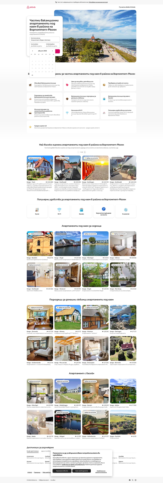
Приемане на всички (62, 471)
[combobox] (45, 40)
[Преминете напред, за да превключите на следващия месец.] (52, 50)
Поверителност (44, 480)
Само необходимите (81, 471)
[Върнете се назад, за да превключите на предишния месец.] (32, 50)
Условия (52, 480)
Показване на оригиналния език (98, 2)
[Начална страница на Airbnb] (31, 7)
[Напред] (84, 152)
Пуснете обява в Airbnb (127, 7)
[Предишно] (78, 152)
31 (32, 75)
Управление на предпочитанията (101, 471)
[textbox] (37, 46)
